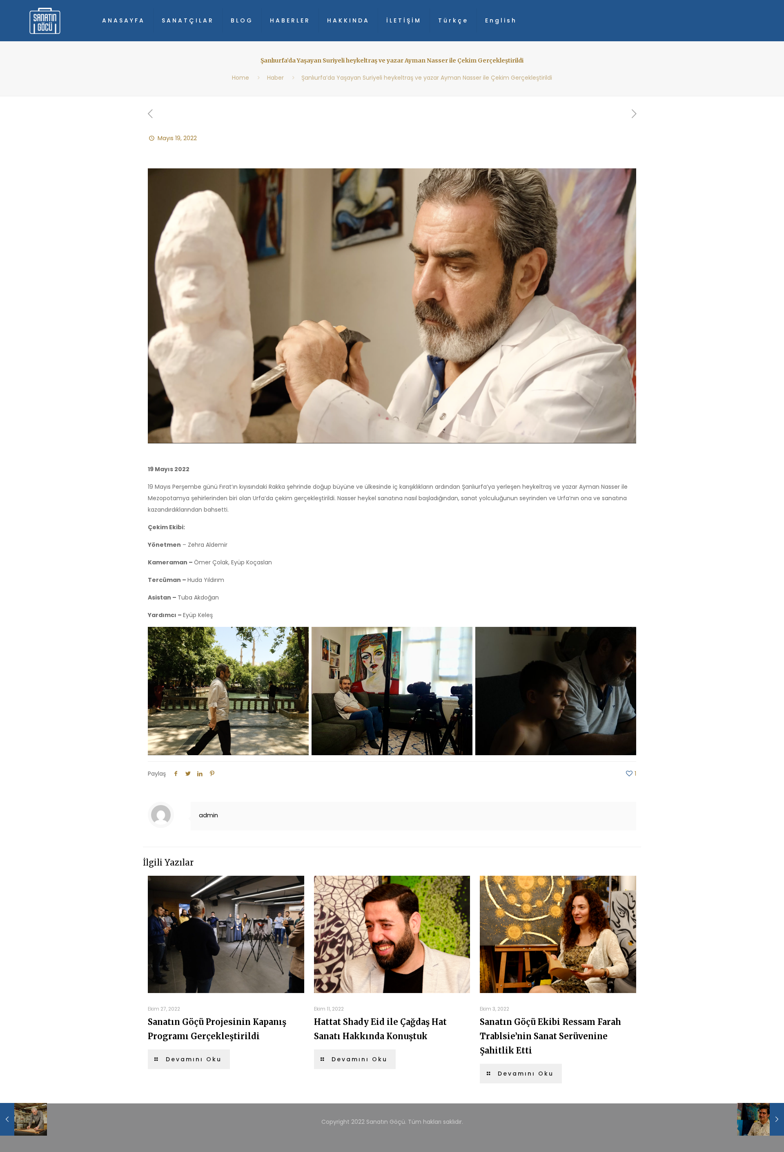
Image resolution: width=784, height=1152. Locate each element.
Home (240, 78)
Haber (275, 78)
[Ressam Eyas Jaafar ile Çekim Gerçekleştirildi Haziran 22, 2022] (760, 1119)
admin (208, 815)
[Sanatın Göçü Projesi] (45, 20)
